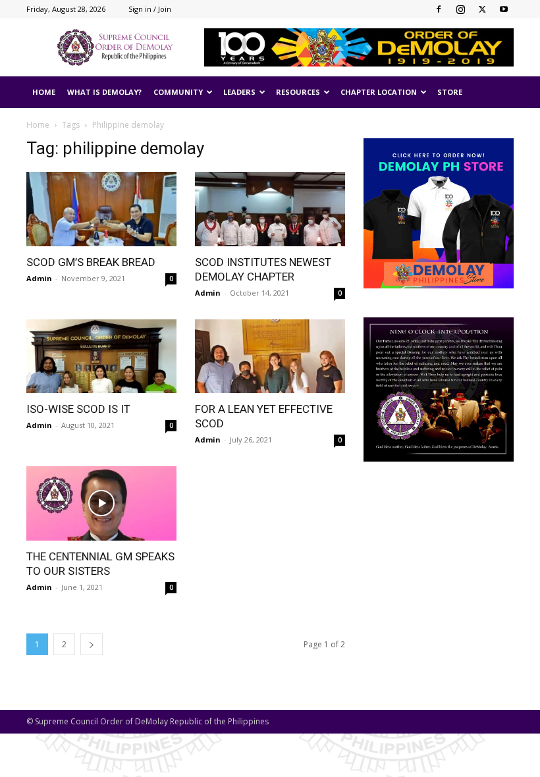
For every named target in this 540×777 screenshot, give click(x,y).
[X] (482, 9)
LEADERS (239, 92)
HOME (43, 92)
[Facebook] (438, 9)
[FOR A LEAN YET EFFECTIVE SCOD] (270, 356)
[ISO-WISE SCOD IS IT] (101, 356)
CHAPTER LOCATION (378, 92)
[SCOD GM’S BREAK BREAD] (101, 209)
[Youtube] (504, 9)
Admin (39, 278)
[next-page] (91, 644)
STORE (449, 92)
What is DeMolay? (104, 92)
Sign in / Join (149, 9)
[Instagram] (460, 9)
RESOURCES (298, 92)
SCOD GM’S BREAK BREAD (90, 262)
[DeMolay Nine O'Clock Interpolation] (439, 389)
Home (37, 124)
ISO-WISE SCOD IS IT (78, 408)
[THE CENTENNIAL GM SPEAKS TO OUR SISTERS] (101, 503)
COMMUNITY (178, 92)
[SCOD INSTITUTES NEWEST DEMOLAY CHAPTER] (270, 209)
